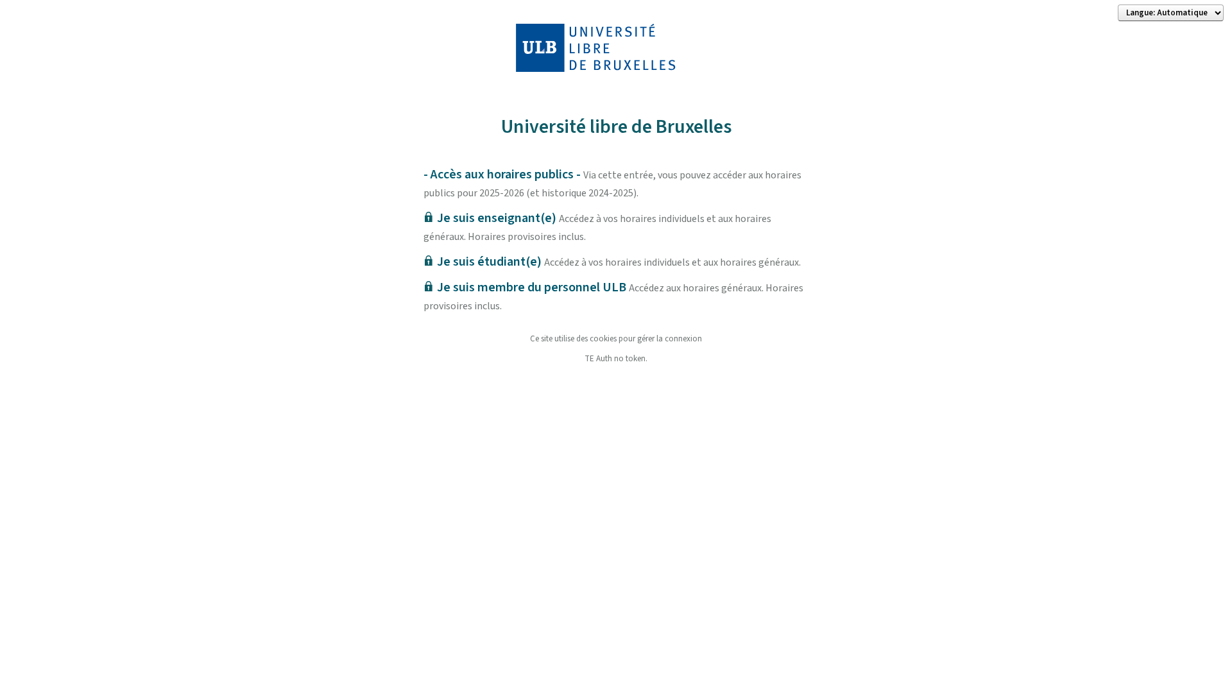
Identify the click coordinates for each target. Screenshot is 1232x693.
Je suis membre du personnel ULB (613, 295)
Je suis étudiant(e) (619, 262)
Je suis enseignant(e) (597, 226)
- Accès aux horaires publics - (612, 183)
